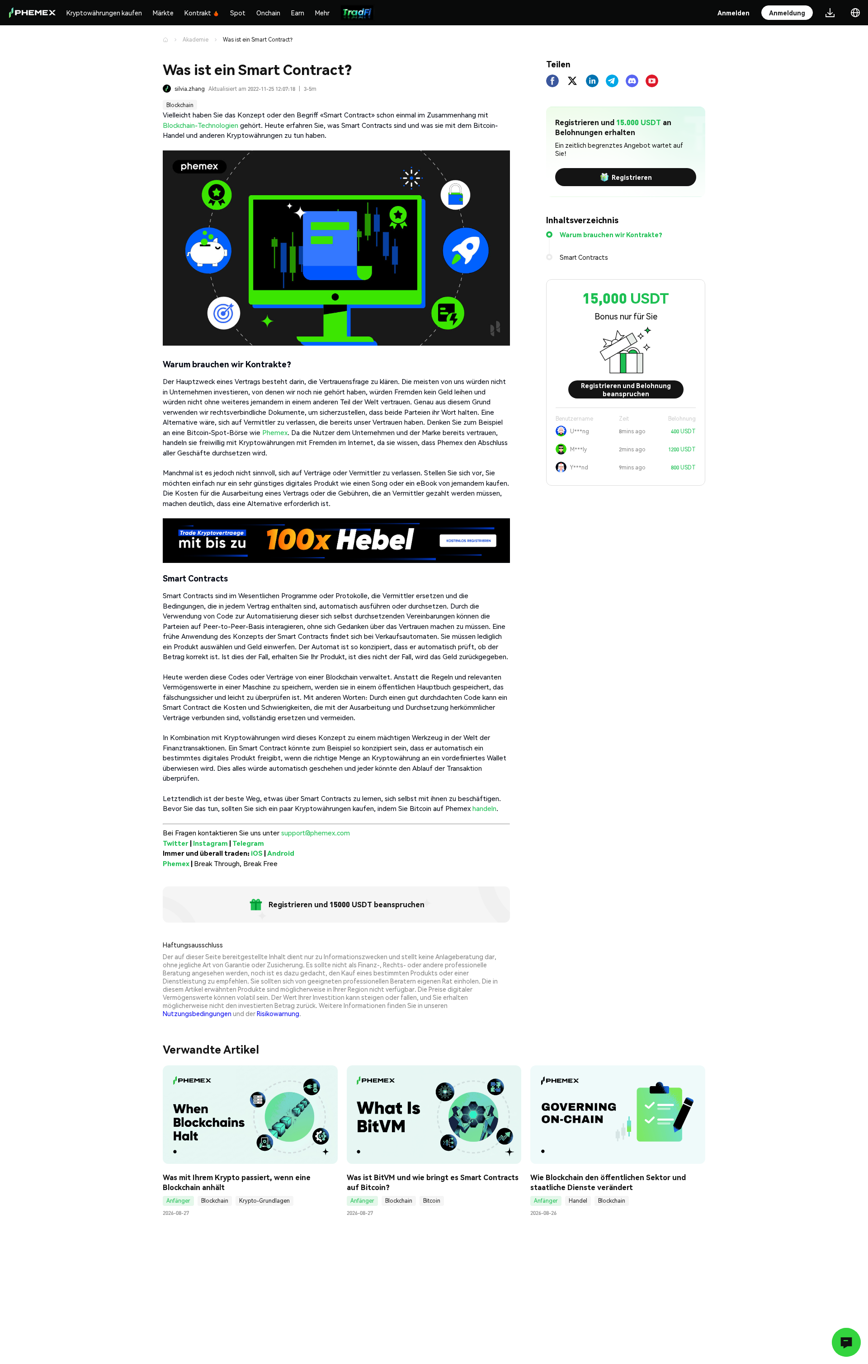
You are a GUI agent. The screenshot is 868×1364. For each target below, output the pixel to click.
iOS (257, 853)
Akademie (195, 39)
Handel (578, 1200)
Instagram (210, 843)
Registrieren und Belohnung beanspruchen (626, 389)
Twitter (176, 843)
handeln (484, 808)
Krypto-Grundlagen (264, 1200)
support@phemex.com (315, 832)
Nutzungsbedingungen (197, 1013)
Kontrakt (197, 13)
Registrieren (632, 177)
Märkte (163, 13)
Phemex (275, 432)
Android (280, 853)
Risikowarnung (278, 1013)
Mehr (322, 13)
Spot (237, 13)
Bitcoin (431, 1200)
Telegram (248, 843)
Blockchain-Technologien (200, 125)
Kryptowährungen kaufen (104, 13)
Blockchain (179, 105)
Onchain (268, 13)
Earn (297, 13)
